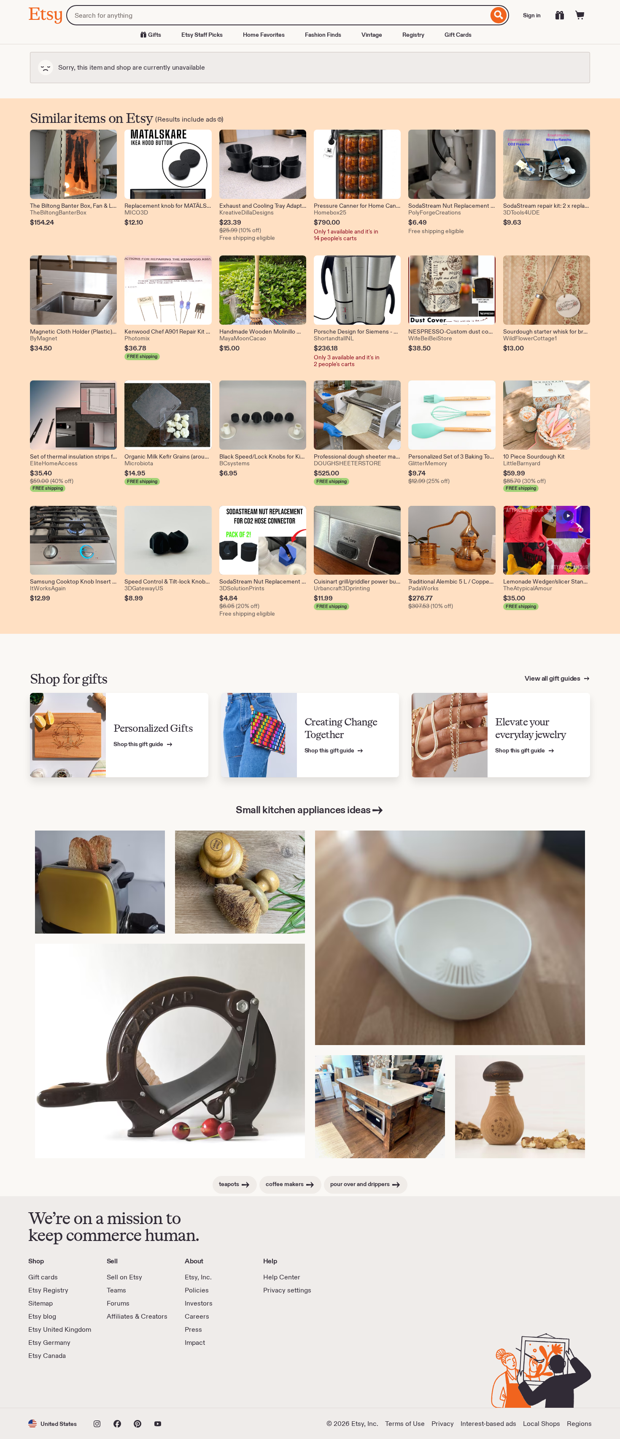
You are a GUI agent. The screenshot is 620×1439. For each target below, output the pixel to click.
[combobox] (277, 15)
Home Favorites (264, 34)
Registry (413, 34)
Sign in (532, 15)
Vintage (371, 34)
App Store (56, 1384)
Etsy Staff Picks (202, 34)
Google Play (120, 1384)
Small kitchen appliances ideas (303, 809)
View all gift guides (553, 678)
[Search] (498, 15)
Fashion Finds (323, 34)
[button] (52, 1423)
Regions (579, 1424)
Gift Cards (458, 34)
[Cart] (580, 15)
